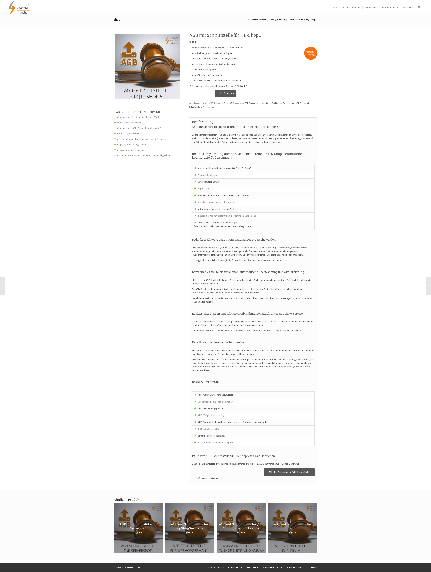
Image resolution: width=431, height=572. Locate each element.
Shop (117, 19)
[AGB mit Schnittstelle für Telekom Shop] (2, 286)
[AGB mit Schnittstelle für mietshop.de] (428, 286)
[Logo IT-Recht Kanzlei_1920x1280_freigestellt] (20, 7)
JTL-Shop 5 (228, 103)
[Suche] (419, 7)
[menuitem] (335, 7)
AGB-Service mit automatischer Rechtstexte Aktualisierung (270, 103)
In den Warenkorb (226, 93)
